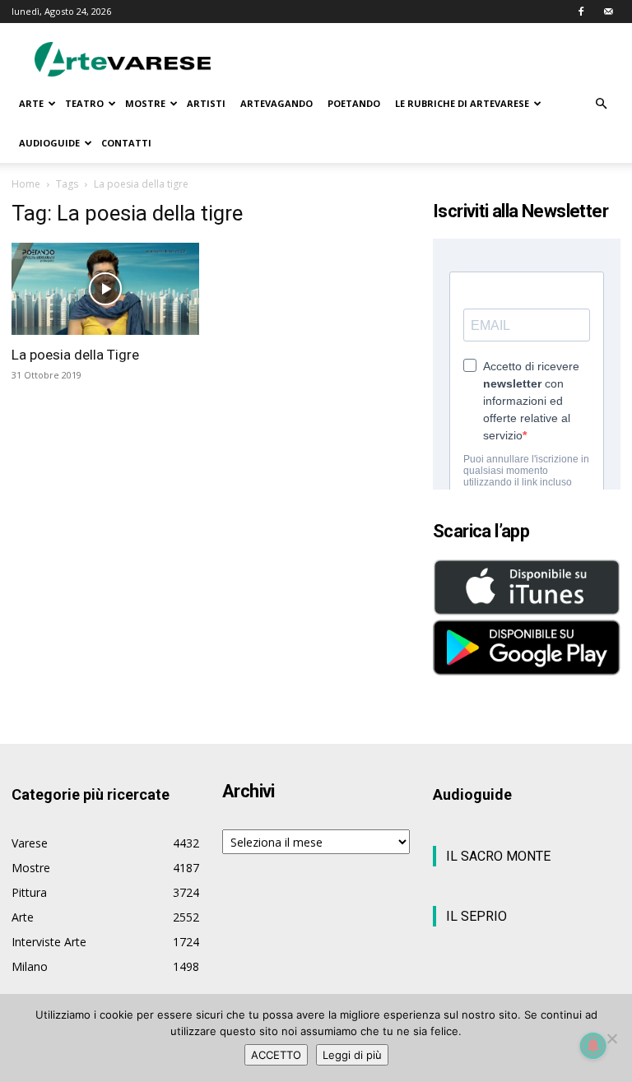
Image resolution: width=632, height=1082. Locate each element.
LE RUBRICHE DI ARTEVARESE (462, 103)
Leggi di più (352, 1054)
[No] (611, 1038)
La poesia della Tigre (75, 354)
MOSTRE (145, 103)
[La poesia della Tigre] (105, 289)
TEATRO (84, 103)
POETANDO (354, 103)
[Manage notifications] (593, 1046)
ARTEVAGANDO (276, 103)
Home (26, 184)
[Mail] (608, 11)
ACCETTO (276, 1054)
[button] (600, 104)
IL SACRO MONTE (498, 856)
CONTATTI (126, 143)
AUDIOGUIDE (49, 143)
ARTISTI (206, 103)
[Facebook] (581, 11)
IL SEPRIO (476, 916)
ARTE (31, 103)
